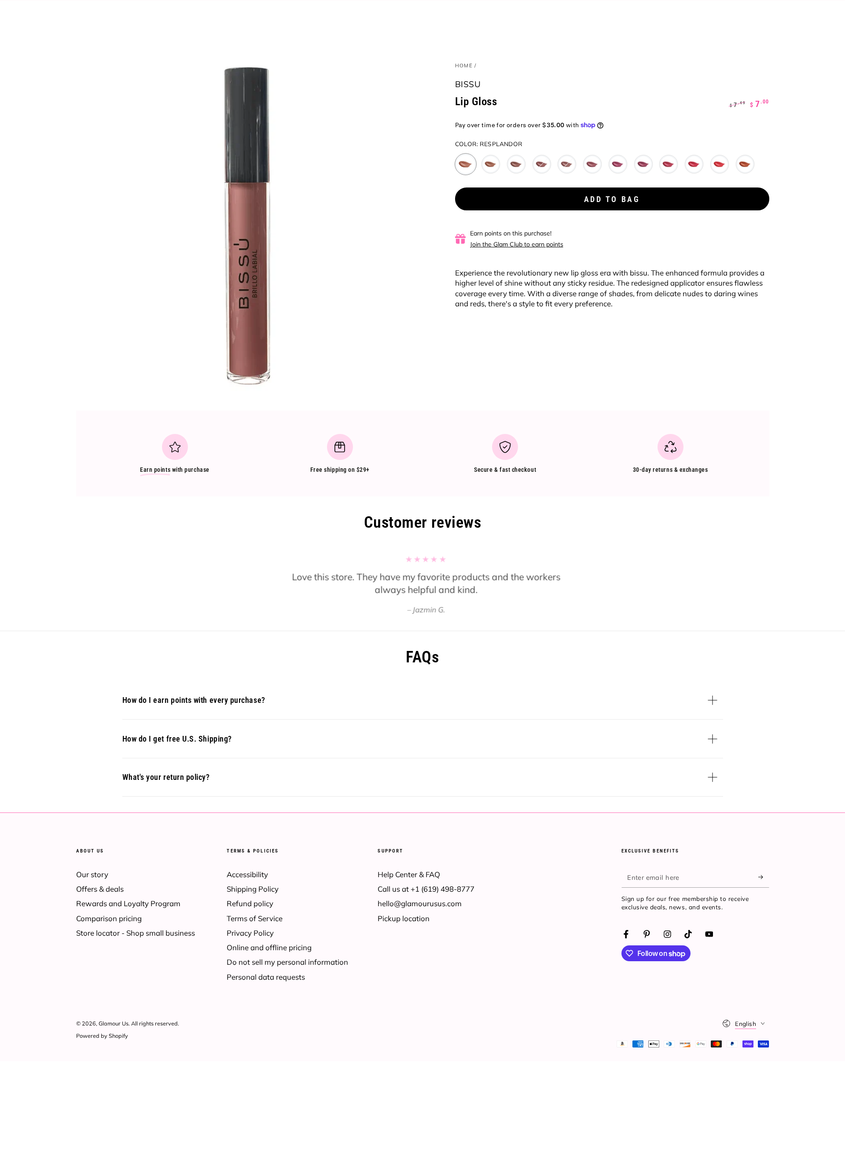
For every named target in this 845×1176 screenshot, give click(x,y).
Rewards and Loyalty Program (128, 903)
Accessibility (247, 874)
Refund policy (250, 903)
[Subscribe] (763, 877)
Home (464, 65)
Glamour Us (114, 1023)
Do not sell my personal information (287, 962)
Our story (92, 874)
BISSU (468, 84)
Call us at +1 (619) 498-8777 (426, 888)
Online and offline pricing (269, 947)
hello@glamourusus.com (420, 903)
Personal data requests (266, 976)
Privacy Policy (250, 932)
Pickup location (404, 918)
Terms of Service (255, 918)
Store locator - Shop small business (135, 932)
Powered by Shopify (102, 1035)
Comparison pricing (109, 918)
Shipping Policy (253, 888)
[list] (422, 457)
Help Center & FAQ (409, 874)
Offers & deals (100, 888)
